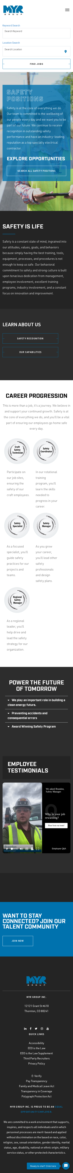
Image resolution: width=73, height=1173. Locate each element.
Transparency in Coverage (36, 1091)
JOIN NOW (18, 940)
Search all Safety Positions (36, 170)
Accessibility (36, 1043)
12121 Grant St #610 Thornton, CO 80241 (36, 1008)
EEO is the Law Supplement (36, 1053)
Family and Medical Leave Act (36, 1086)
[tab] (36, 702)
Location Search (11, 42)
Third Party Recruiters (36, 1058)
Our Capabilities (30, 352)
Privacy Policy (36, 1063)
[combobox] (37, 33)
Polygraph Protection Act (36, 1096)
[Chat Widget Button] (66, 1166)
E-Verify (37, 1076)
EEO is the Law (36, 1048)
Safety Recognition (30, 338)
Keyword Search (11, 25)
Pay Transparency (36, 1081)
